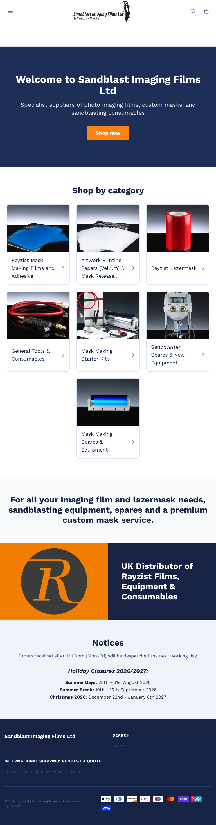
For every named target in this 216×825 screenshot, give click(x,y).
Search (119, 746)
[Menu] (10, 11)
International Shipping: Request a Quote (43, 772)
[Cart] (206, 11)
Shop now (108, 133)
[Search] (193, 11)
